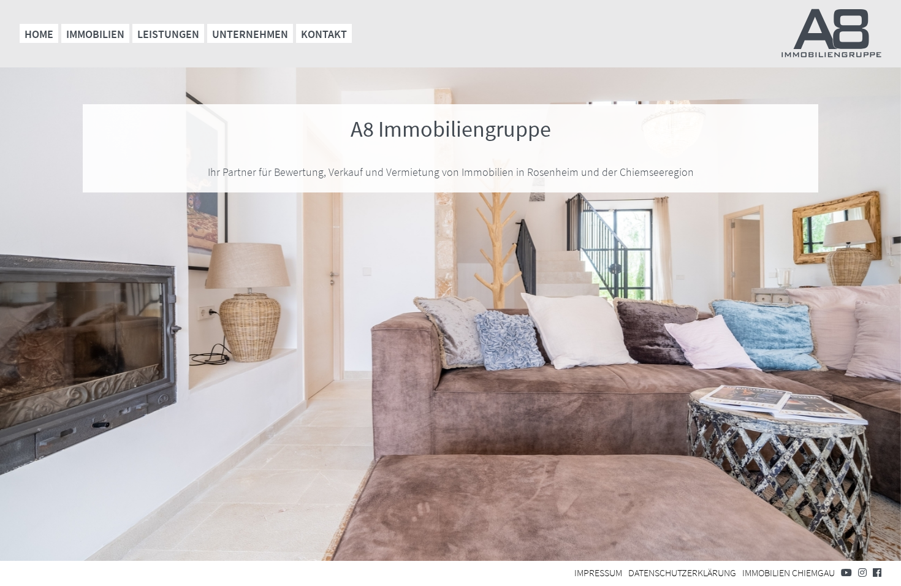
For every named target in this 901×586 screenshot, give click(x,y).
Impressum (598, 572)
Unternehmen (250, 34)
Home (39, 34)
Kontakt (324, 34)
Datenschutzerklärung (682, 572)
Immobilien (95, 34)
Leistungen (168, 34)
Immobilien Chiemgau (788, 572)
